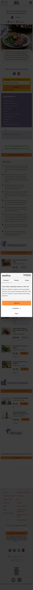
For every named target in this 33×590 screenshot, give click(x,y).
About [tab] (27, 280)
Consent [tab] (6, 280)
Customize (15, 308)
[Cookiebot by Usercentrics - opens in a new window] (23, 275)
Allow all (16, 303)
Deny (16, 313)
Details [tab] (16, 280)
